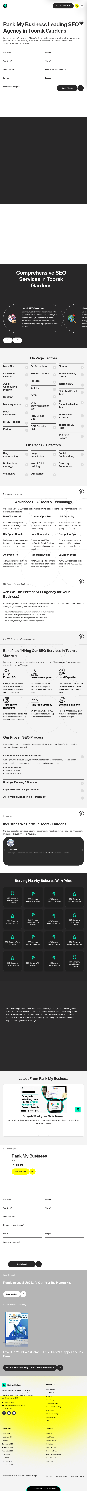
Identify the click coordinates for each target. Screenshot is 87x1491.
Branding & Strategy (52, 1413)
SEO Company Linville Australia (54, 943)
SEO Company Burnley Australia (74, 900)
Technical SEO (50, 1396)
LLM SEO (78, 564)
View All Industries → (9, 1465)
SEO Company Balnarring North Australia (33, 922)
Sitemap (82, 1476)
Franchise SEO (7, 1461)
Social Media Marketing (53, 1406)
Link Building (50, 1400)
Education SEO (7, 1454)
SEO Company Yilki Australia (33, 964)
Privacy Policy (50, 1461)
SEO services (26, 180)
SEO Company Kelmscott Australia (33, 900)
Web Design (50, 1410)
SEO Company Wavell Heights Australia (74, 964)
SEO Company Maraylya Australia (12, 922)
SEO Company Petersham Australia (74, 943)
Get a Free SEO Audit (63, 6)
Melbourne (8, 1408)
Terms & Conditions (52, 1458)
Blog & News (50, 1437)
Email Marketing (51, 1417)
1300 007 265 (77, 6)
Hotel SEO (5, 1458)
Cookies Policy (73, 1476)
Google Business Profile (53, 1454)
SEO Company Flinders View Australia (74, 922)
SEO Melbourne (51, 1447)
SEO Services (50, 1389)
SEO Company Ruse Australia (12, 943)
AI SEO (48, 1420)
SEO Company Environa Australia (12, 964)
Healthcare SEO (7, 1437)
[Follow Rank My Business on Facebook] (9, 1413)
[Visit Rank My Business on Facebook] (17, 1165)
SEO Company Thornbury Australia (54, 900)
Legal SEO (5, 1440)
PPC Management (52, 1403)
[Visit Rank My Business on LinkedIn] (21, 1165)
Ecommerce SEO (7, 1444)
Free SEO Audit (51, 1440)
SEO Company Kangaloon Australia (33, 943)
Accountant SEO (7, 1451)
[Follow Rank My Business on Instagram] (4, 1413)
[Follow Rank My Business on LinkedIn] (14, 1413)
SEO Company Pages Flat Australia (54, 922)
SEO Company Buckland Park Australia (12, 900)
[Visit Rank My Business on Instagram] (13, 1165)
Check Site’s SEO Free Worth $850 (43, 1488)
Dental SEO (6, 1433)
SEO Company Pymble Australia (54, 964)
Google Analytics (51, 1451)
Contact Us (49, 1444)
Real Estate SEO (7, 1447)
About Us (49, 1433)
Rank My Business (7, 1475)
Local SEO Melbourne (53, 1393)
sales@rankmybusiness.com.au (15, 1405)
